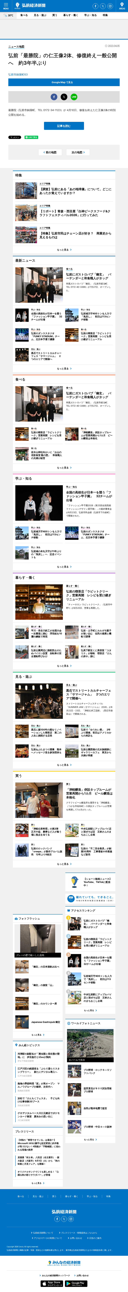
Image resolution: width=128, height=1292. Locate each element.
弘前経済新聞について (43, 1232)
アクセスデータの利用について (48, 1238)
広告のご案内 (95, 1238)
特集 (105, 15)
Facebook (95, 6)
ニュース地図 (16, 46)
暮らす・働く (70, 15)
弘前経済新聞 (30, 5)
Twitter (103, 6)
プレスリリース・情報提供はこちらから (79, 1232)
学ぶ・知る (90, 15)
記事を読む (64, 126)
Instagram (110, 6)
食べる (24, 15)
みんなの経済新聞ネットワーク (64, 1263)
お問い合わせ (76, 1238)
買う (54, 15)
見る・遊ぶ (40, 15)
